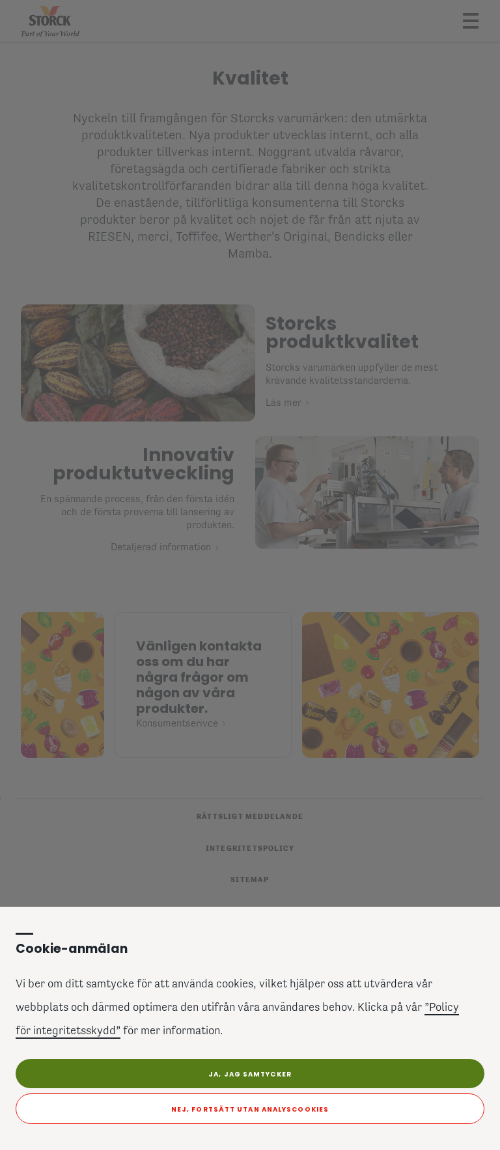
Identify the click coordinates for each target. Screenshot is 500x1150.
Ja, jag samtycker (250, 1074)
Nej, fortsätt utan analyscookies (250, 1109)
